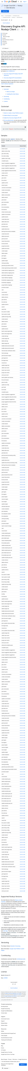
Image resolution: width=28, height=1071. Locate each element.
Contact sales (4, 1013)
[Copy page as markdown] (22, 29)
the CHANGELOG (11, 71)
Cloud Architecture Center (6, 1037)
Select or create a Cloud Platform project (13, 113)
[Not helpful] (11, 20)
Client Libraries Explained (7, 83)
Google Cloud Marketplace (6, 1010)
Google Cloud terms (22, 1059)
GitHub (2, 1031)
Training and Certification (6, 1039)
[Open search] (18, 1)
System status (4, 1025)
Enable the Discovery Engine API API (12, 118)
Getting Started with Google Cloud (8, 1033)
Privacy (9, 1059)
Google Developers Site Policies (10, 996)
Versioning (6, 96)
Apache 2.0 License (17, 994)
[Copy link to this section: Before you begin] (13, 110)
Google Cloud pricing (5, 1008)
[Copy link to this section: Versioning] (10, 943)
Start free (5, 11)
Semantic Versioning (15, 946)
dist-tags (5, 931)
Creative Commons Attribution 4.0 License (13, 993)
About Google (4, 1059)
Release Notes (4, 1023)
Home (2, 15)
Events (2, 1047)
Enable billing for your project (11, 115)
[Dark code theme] (25, 127)
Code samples (4, 1035)
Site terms (15, 1059)
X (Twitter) (3, 1050)
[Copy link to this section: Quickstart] (10, 106)
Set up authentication (9, 120)
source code (22, 148)
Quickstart (6, 89)
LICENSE (5, 978)
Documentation (8, 15)
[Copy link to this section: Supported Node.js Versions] (23, 897)
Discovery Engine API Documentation (13, 77)
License (6, 101)
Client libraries (10, 8)
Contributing (7, 99)
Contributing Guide (21, 959)
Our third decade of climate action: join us (11, 1061)
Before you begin (11, 91)
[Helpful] (9, 20)
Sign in (24, 1)
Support (3, 1021)
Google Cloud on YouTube (6, 1052)
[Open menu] (2, 1)
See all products (4, 1006)
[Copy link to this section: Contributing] (11, 955)
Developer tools (16, 15)
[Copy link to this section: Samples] (8, 136)
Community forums (5, 1018)
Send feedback (6, 23)
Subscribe (23, 1064)
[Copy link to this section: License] (8, 972)
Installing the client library (13, 94)
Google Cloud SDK (9, 5)
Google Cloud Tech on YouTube (7, 1054)
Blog (2, 1045)
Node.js (20, 5)
